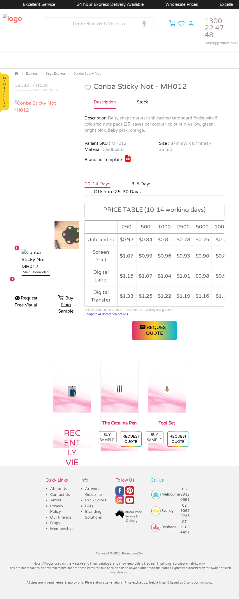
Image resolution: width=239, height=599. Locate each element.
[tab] (105, 104)
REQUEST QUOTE (156, 330)
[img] (128, 158)
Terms (55, 500)
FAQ (89, 506)
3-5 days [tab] (141, 184)
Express (32, 73)
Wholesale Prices (175, 4)
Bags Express (55, 73)
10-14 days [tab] (97, 184)
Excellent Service (32, 4)
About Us (58, 489)
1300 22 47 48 (214, 28)
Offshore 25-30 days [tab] (117, 192)
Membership (61, 528)
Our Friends (60, 517)
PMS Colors (95, 500)
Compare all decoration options (106, 314)
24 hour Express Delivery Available (103, 4)
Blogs (55, 523)
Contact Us (60, 494)
